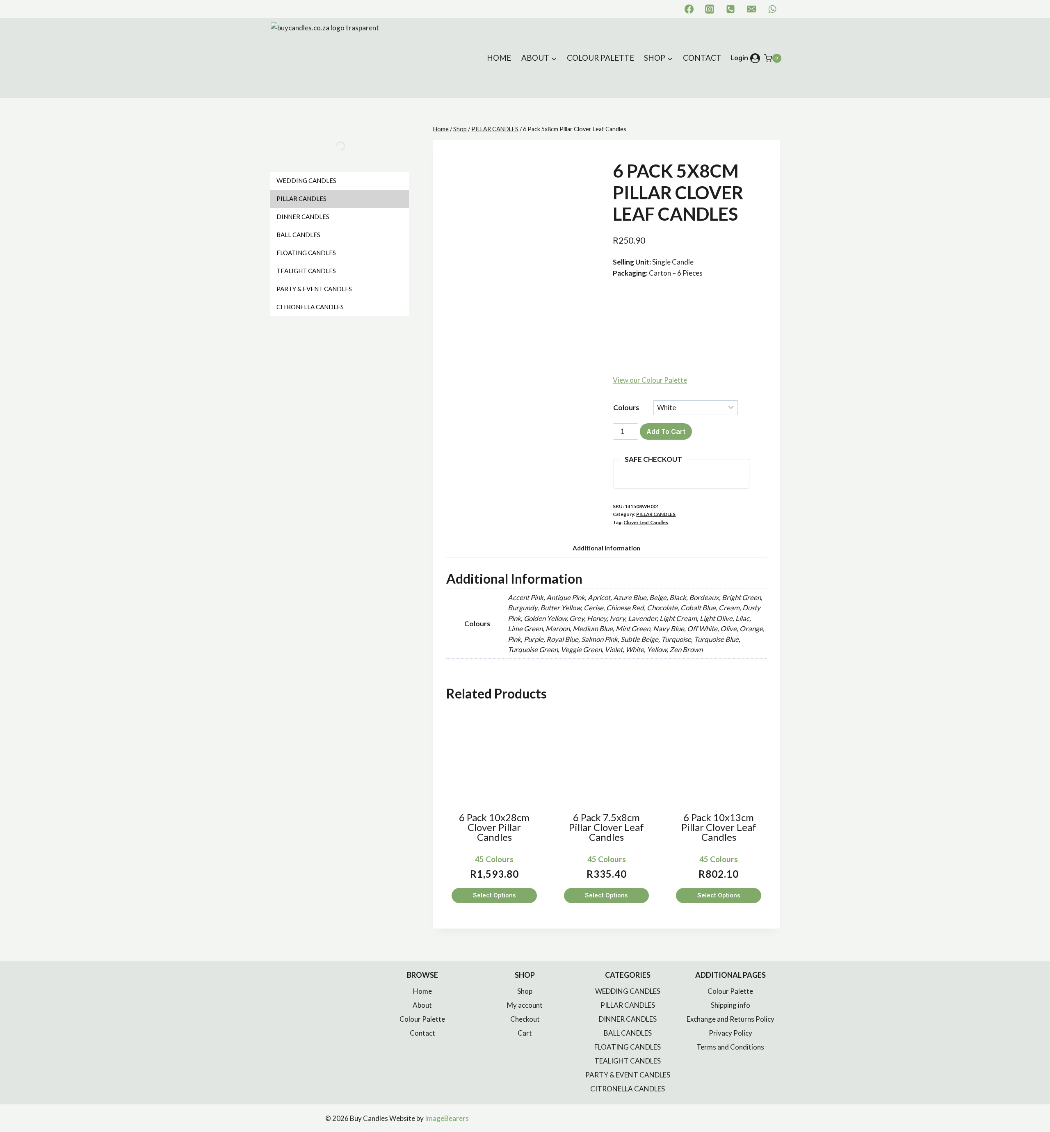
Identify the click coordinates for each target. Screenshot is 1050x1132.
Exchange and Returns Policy (730, 1019)
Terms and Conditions (730, 1047)
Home (499, 57)
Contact (702, 57)
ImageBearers (447, 1118)
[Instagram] (710, 9)
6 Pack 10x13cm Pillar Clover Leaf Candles (718, 827)
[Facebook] (689, 9)
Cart (525, 1033)
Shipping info (730, 1005)
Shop (524, 991)
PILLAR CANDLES (656, 514)
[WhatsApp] (772, 9)
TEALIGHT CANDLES (627, 1061)
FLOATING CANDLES (627, 1047)
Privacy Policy (730, 1033)
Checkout (525, 1019)
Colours (626, 407)
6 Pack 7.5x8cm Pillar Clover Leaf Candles (606, 827)
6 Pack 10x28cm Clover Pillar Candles (494, 827)
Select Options (494, 895)
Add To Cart (665, 431)
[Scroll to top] (1033, 1108)
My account (525, 1005)
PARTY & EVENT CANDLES (627, 1074)
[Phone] (730, 9)
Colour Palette (600, 57)
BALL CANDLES (628, 1033)
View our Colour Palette (650, 380)
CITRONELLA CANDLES (627, 1088)
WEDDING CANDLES (627, 991)
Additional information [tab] (606, 548)
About (422, 1005)
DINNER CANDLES (628, 1019)
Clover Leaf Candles (645, 522)
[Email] (751, 9)
